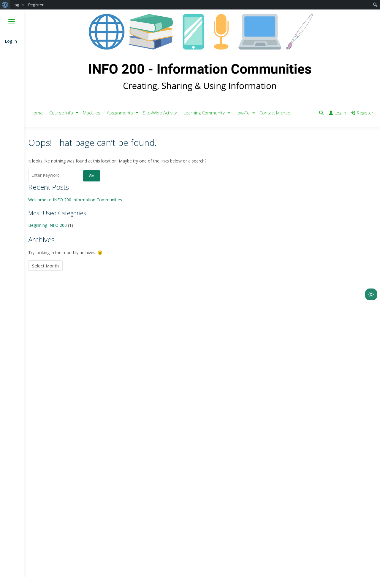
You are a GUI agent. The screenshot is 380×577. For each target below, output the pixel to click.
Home (37, 113)
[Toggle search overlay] (321, 112)
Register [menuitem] (36, 4)
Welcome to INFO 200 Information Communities (75, 200)
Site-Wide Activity (160, 113)
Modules (91, 113)
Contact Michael (275, 113)
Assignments (120, 113)
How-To (242, 113)
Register (365, 113)
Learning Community (204, 113)
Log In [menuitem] (18, 4)
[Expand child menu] (77, 112)
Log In (11, 41)
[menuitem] (5, 4)
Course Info (61, 113)
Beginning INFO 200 (47, 225)
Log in (340, 113)
